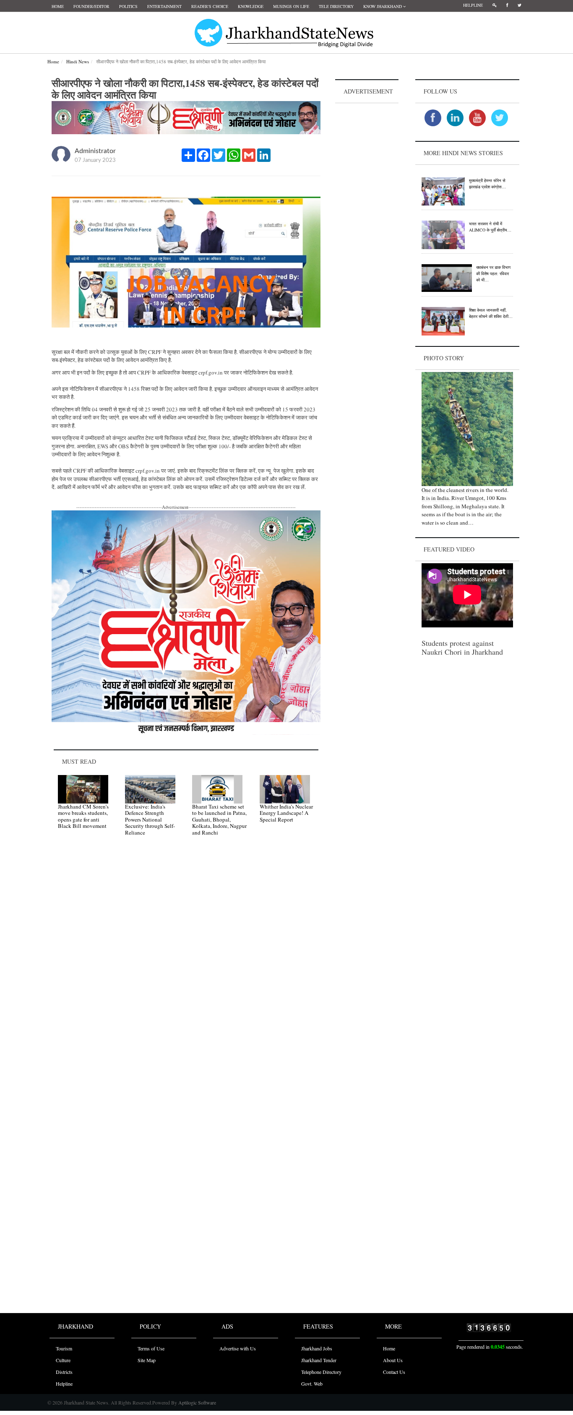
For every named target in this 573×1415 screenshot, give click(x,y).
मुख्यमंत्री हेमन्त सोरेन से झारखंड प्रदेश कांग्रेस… (487, 183)
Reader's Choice (209, 6)
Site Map (147, 1360)
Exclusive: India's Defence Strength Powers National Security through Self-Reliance (150, 819)
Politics (128, 6)
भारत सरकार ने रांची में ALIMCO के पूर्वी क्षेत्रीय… (490, 227)
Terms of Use (151, 1348)
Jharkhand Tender (318, 1360)
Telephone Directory (321, 1371)
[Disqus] (186, 961)
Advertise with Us (237, 1348)
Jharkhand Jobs (316, 1348)
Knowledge (250, 6)
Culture (63, 1360)
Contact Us (394, 1371)
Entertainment (164, 6)
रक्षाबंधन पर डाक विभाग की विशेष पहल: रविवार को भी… (493, 273)
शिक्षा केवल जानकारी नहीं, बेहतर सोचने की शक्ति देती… (491, 313)
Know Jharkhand (383, 6)
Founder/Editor (91, 6)
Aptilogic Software (196, 1402)
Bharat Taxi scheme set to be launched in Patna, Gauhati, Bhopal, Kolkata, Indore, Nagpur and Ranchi (219, 819)
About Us (393, 1360)
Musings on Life (291, 6)
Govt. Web (312, 1383)
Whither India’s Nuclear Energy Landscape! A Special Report (286, 813)
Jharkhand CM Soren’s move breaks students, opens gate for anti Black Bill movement (83, 816)
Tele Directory (336, 6)
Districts (64, 1371)
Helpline (473, 5)
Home (58, 6)
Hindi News (77, 61)
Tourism (64, 1348)
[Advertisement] (367, 231)
